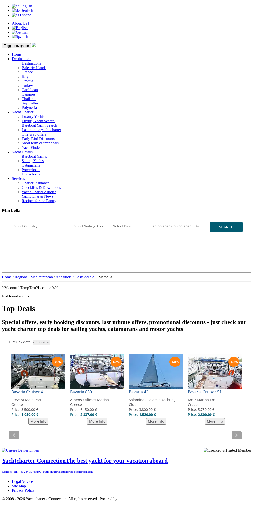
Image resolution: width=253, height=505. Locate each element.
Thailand (29, 99)
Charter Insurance (35, 183)
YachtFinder (31, 147)
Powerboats (31, 170)
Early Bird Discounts (38, 139)
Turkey (27, 85)
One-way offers (34, 134)
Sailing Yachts (33, 161)
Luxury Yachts (33, 116)
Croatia (27, 81)
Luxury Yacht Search (38, 121)
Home (16, 54)
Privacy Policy (23, 490)
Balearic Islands (34, 68)
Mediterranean (41, 277)
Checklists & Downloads (41, 187)
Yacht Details (22, 152)
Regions (21, 277)
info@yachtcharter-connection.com (71, 471)
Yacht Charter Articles (39, 192)
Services (18, 178)
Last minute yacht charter (41, 130)
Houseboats (31, 174)
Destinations (21, 59)
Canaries (28, 94)
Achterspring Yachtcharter (138, 499)
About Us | (20, 23)
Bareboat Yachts (34, 156)
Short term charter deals (40, 143)
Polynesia (29, 107)
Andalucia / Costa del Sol (75, 277)
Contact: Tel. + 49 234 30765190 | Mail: (26, 471)
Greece (27, 72)
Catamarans (31, 165)
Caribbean (30, 90)
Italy (25, 76)
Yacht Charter (22, 112)
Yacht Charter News (37, 196)
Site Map (19, 486)
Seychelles (30, 103)
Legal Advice (22, 481)
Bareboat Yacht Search (39, 125)
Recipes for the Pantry (39, 201)
